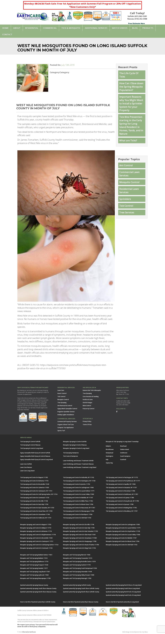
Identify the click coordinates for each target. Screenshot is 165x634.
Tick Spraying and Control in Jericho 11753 (76, 484)
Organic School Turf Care (65, 424)
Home (5, 28)
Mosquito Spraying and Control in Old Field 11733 (121, 545)
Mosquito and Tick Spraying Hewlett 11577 (34, 568)
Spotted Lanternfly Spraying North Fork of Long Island (123, 592)
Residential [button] (31, 28)
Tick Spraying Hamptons (71, 453)
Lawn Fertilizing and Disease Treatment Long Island (79, 467)
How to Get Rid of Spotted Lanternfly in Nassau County (80, 602)
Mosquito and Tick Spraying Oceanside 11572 (77, 558)
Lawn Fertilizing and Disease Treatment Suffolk (78, 461)
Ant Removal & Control (64, 406)
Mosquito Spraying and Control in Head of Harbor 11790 (81, 545)
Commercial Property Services (67, 421)
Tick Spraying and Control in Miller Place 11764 (78, 501)
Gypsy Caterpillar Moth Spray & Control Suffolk (35, 453)
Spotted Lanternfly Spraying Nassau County (34, 585)
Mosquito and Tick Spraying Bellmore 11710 (34, 561)
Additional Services (96, 28)
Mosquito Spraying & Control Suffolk (75, 442)
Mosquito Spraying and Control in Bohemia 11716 (36, 531)
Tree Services (126, 212)
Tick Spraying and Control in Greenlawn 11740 (35, 514)
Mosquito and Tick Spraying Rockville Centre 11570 (79, 561)
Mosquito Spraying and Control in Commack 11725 (36, 548)
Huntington (109, 456)
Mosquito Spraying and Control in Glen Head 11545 (79, 535)
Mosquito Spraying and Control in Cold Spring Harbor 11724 (39, 545)
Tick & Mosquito (70, 28)
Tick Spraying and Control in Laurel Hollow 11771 (78, 491)
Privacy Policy (87, 421)
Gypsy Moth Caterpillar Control (67, 409)
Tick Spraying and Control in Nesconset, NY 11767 (79, 508)
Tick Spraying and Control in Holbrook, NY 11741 (35, 518)
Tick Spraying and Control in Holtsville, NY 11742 (78, 477)
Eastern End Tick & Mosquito (92, 390)
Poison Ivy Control (88, 409)
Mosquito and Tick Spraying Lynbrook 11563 (34, 575)
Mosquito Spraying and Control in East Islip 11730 (79, 528)
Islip (107, 459)
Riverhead (123, 446)
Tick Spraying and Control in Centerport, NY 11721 (36, 491)
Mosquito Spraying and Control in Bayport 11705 (35, 524)
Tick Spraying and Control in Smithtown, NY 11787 (122, 494)
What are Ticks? (128, 140)
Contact (7, 34)
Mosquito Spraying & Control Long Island (76, 448)
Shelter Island (124, 449)
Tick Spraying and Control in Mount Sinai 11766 (78, 504)
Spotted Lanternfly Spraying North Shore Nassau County (38, 592)
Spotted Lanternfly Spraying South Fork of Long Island (123, 595)
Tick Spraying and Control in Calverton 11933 (34, 487)
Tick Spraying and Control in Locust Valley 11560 (78, 494)
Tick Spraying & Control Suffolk (30, 442)
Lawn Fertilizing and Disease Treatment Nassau (78, 464)
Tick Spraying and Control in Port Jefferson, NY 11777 (123, 481)
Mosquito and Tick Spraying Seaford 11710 (77, 565)
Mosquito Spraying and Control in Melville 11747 (121, 538)
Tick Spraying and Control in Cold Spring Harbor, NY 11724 (38, 494)
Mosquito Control (129, 182)
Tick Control (126, 205)
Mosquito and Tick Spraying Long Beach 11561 (35, 572)
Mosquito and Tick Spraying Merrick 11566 (76, 555)
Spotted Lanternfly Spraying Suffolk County (77, 585)
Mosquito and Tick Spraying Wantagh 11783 (77, 578)
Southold (123, 459)
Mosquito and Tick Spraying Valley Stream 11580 (78, 575)
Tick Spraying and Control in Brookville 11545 (34, 484)
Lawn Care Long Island (27, 471)
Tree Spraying (61, 402)
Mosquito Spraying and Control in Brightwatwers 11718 (38, 535)
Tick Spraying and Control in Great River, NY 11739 (36, 511)
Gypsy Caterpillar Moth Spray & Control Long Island (36, 459)
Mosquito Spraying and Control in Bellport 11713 (35, 528)
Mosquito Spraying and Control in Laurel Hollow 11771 (123, 528)
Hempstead (109, 453)
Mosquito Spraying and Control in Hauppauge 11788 (79, 541)
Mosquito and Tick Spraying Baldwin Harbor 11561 (36, 555)
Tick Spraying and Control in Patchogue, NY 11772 (122, 477)
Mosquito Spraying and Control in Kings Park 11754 (79, 548)
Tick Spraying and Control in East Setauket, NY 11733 (37, 508)
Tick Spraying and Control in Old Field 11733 (77, 518)
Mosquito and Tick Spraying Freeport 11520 (34, 565)
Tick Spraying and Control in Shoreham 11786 (120, 491)
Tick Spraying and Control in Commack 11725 (34, 498)
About (16, 28)
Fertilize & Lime (88, 399)
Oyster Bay (109, 463)
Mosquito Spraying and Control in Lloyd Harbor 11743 (123, 531)
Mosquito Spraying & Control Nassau (75, 445)
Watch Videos (119, 28)
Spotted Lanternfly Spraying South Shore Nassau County (38, 588)
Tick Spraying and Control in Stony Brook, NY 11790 (122, 501)
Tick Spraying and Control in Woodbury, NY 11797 (122, 511)
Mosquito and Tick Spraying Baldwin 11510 (33, 558)
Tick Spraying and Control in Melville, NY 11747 (78, 498)
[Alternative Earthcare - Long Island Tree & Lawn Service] (33, 15)
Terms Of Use (87, 424)
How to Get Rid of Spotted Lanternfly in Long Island (122, 602)
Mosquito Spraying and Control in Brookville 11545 (36, 538)
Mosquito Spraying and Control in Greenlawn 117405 (80, 538)
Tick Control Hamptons (70, 456)
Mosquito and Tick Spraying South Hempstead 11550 (80, 568)
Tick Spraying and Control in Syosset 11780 (119, 504)
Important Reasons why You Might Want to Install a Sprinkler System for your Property (131, 103)
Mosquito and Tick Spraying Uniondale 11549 (77, 572)
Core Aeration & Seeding (91, 396)
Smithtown (123, 453)
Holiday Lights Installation (65, 415)
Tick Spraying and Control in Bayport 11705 (34, 477)
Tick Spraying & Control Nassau (30, 445)
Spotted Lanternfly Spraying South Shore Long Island (123, 588)
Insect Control (61, 393)
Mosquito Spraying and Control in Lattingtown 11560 (123, 524)
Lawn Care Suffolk (26, 464)
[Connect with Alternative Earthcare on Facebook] (116, 412)
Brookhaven (110, 449)
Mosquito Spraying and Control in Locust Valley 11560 (123, 535)
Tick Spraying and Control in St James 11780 (120, 498)
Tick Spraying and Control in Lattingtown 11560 (78, 487)
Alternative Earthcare (29, 632)
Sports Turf (61, 431)
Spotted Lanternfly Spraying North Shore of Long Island (124, 585)
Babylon (108, 446)
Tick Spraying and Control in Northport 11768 (77, 514)
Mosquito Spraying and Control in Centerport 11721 (36, 541)
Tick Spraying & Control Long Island (31, 448)
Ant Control (126, 165)
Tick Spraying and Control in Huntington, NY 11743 (79, 481)
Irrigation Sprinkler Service (66, 412)
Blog (135, 28)
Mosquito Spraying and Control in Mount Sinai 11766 (122, 541)
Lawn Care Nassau (26, 467)
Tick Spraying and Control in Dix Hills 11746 (34, 501)
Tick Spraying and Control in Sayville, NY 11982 (121, 484)
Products (147, 28)
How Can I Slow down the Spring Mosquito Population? (131, 87)
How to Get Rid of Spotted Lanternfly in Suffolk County (37, 602)
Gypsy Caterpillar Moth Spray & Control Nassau (35, 456)
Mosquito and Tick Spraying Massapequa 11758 (35, 578)
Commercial (50, 28)
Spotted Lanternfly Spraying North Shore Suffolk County (81, 592)
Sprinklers (125, 199)
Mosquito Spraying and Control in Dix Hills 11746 (78, 524)
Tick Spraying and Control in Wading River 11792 (121, 508)
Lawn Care (60, 390)
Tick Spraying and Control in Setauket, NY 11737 (121, 487)
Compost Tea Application (65, 427)
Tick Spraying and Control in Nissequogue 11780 (78, 511)
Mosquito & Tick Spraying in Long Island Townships (122, 442)
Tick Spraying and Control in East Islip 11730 (34, 504)
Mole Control (87, 406)
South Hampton (125, 456)
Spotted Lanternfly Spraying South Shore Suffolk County (81, 588)
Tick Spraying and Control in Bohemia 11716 (34, 481)
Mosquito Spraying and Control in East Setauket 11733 (80, 531)
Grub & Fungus (87, 402)
